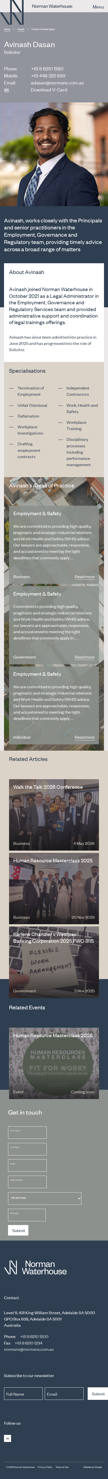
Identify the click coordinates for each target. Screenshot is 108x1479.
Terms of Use (62, 1467)
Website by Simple (92, 1467)
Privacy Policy (45, 1467)
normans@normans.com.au (29, 1349)
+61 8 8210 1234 (28, 1343)
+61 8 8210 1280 (47, 68)
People (20, 29)
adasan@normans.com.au (57, 82)
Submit (18, 1230)
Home (7, 29)
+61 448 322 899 (48, 75)
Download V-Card (49, 89)
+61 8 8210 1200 (34, 1336)
